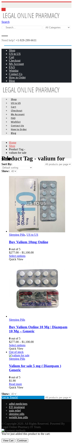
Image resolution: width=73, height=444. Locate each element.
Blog (12, 80)
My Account (16, 63)
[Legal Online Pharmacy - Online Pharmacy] (31, 18)
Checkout (14, 60)
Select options (17, 255)
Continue (22, 440)
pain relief (15, 410)
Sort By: (6, 164)
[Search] (4, 35)
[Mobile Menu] (3, 9)
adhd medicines (18, 403)
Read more (15, 384)
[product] (40, 204)
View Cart (8, 440)
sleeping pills (16, 413)
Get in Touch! (9, 397)
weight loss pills (18, 417)
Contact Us (15, 74)
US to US (15, 53)
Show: (5, 171)
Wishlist (13, 70)
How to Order (17, 77)
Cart (11, 57)
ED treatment (17, 407)
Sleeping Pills (17, 234)
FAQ (12, 67)
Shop (12, 50)
